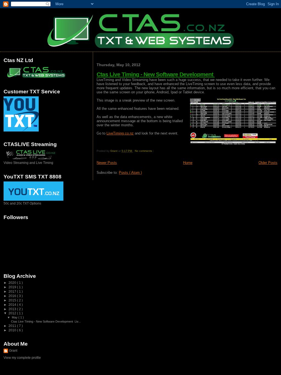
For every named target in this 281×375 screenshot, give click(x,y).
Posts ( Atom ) (130, 172)
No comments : (144, 150)
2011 (13, 326)
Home (187, 163)
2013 (13, 309)
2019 (13, 287)
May (15, 317)
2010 (13, 330)
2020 (13, 282)
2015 (13, 300)
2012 (13, 313)
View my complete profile (22, 358)
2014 (13, 304)
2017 (13, 291)
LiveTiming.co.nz (120, 133)
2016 (13, 296)
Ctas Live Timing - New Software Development (156, 74)
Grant (13, 350)
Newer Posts (107, 163)
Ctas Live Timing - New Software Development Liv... (46, 321)
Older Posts (267, 163)
